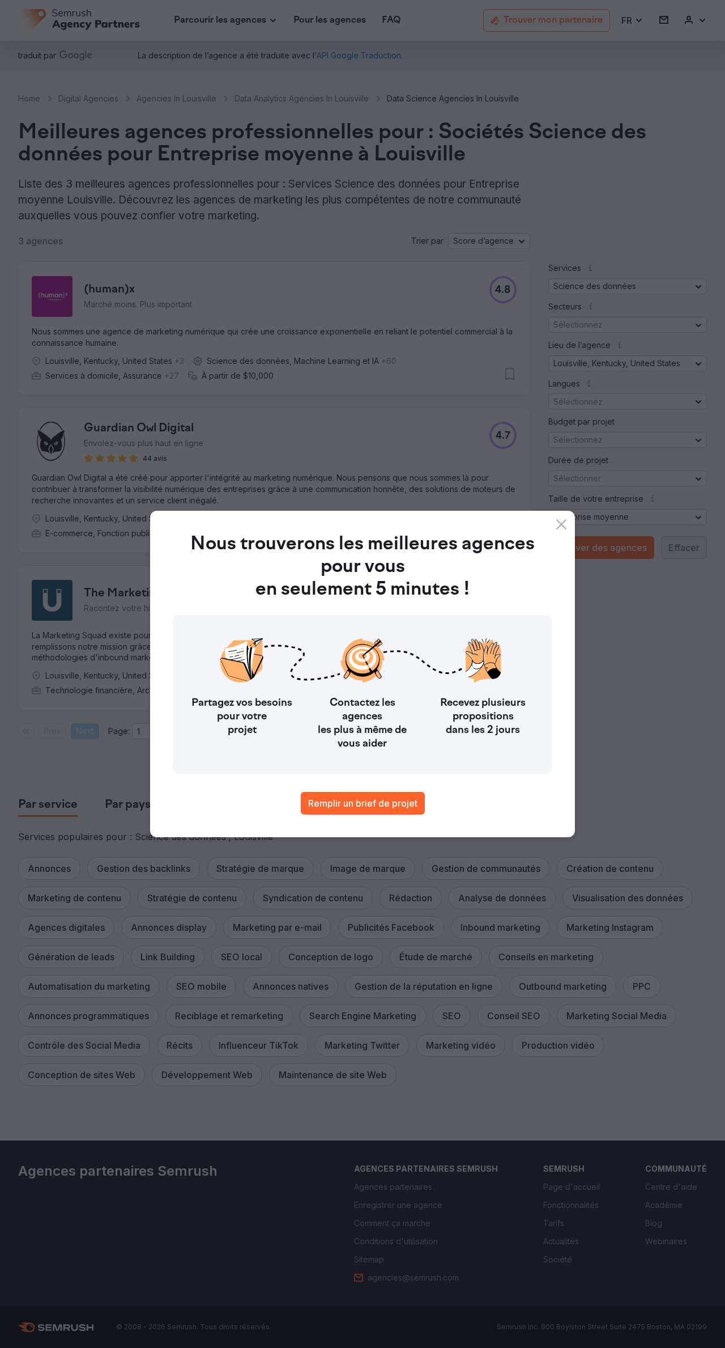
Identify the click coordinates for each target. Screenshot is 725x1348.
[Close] (561, 524)
